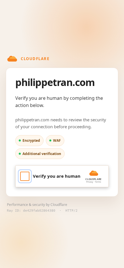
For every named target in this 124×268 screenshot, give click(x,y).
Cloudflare (58, 204)
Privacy (89, 182)
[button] (62, 176)
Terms (98, 182)
